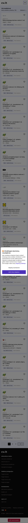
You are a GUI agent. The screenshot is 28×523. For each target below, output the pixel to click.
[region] (14, 261)
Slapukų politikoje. (21, 263)
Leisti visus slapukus (14, 272)
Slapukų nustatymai (14, 268)
